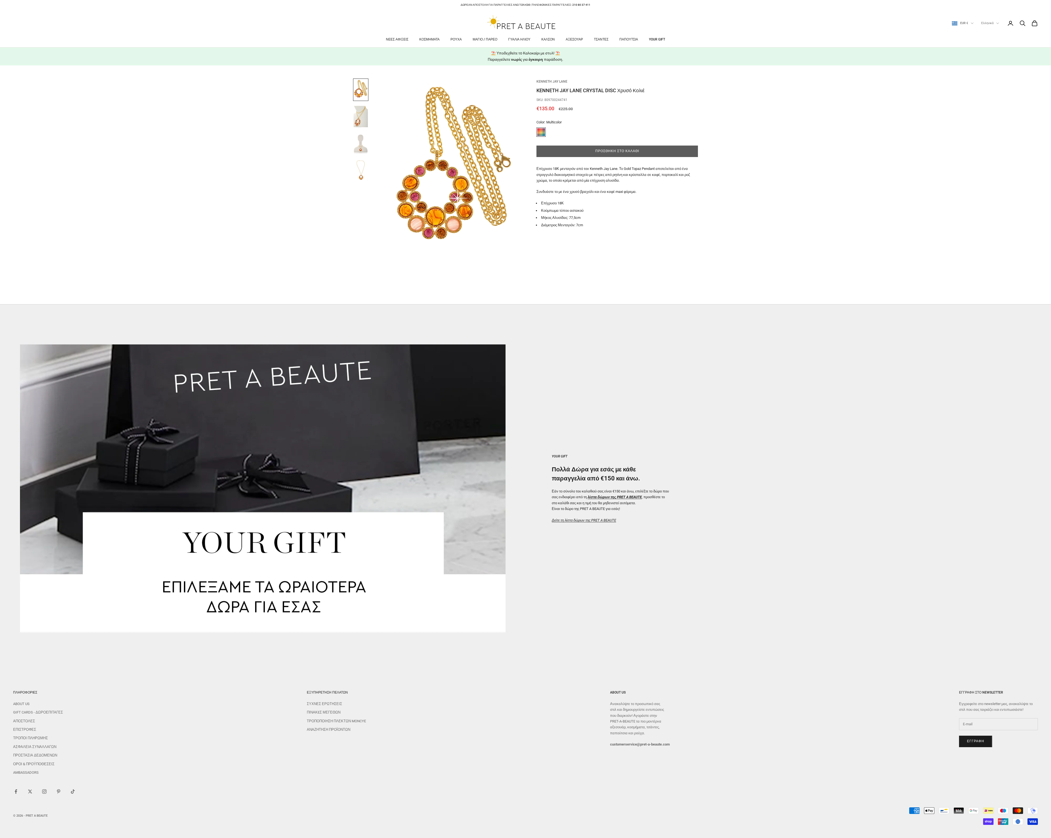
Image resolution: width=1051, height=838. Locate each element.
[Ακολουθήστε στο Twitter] (30, 791)
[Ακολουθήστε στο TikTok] (73, 791)
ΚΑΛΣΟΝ (548, 39)
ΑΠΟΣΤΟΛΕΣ (24, 721)
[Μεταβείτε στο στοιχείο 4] (360, 170)
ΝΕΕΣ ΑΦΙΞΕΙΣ (397, 39)
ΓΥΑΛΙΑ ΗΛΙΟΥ (519, 39)
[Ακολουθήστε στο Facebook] (16, 791)
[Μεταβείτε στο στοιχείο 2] (360, 116)
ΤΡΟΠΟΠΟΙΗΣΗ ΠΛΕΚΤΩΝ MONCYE (336, 721)
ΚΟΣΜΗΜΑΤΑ (429, 39)
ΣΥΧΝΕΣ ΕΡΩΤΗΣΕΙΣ (324, 704)
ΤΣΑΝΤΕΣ (601, 39)
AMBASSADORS (26, 772)
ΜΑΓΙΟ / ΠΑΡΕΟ (485, 39)
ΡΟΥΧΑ (456, 39)
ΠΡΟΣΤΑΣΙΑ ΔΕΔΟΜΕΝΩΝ (35, 755)
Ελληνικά (987, 23)
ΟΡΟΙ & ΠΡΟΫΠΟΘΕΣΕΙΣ (33, 764)
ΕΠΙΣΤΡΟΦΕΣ (24, 729)
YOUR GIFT (657, 39)
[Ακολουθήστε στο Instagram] (44, 791)
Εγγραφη (975, 741)
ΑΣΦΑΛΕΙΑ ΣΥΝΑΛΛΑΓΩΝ (34, 747)
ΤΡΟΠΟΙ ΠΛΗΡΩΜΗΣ (30, 738)
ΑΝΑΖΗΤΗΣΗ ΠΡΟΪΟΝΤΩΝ (328, 729)
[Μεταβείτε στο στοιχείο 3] (360, 143)
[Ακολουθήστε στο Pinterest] (58, 791)
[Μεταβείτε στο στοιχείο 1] (360, 90)
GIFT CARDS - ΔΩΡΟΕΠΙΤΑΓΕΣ (38, 712)
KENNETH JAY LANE (551, 81)
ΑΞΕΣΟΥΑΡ (574, 39)
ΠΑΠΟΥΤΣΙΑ (628, 39)
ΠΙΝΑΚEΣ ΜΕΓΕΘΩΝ (323, 712)
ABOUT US (21, 704)
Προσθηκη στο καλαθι (617, 151)
